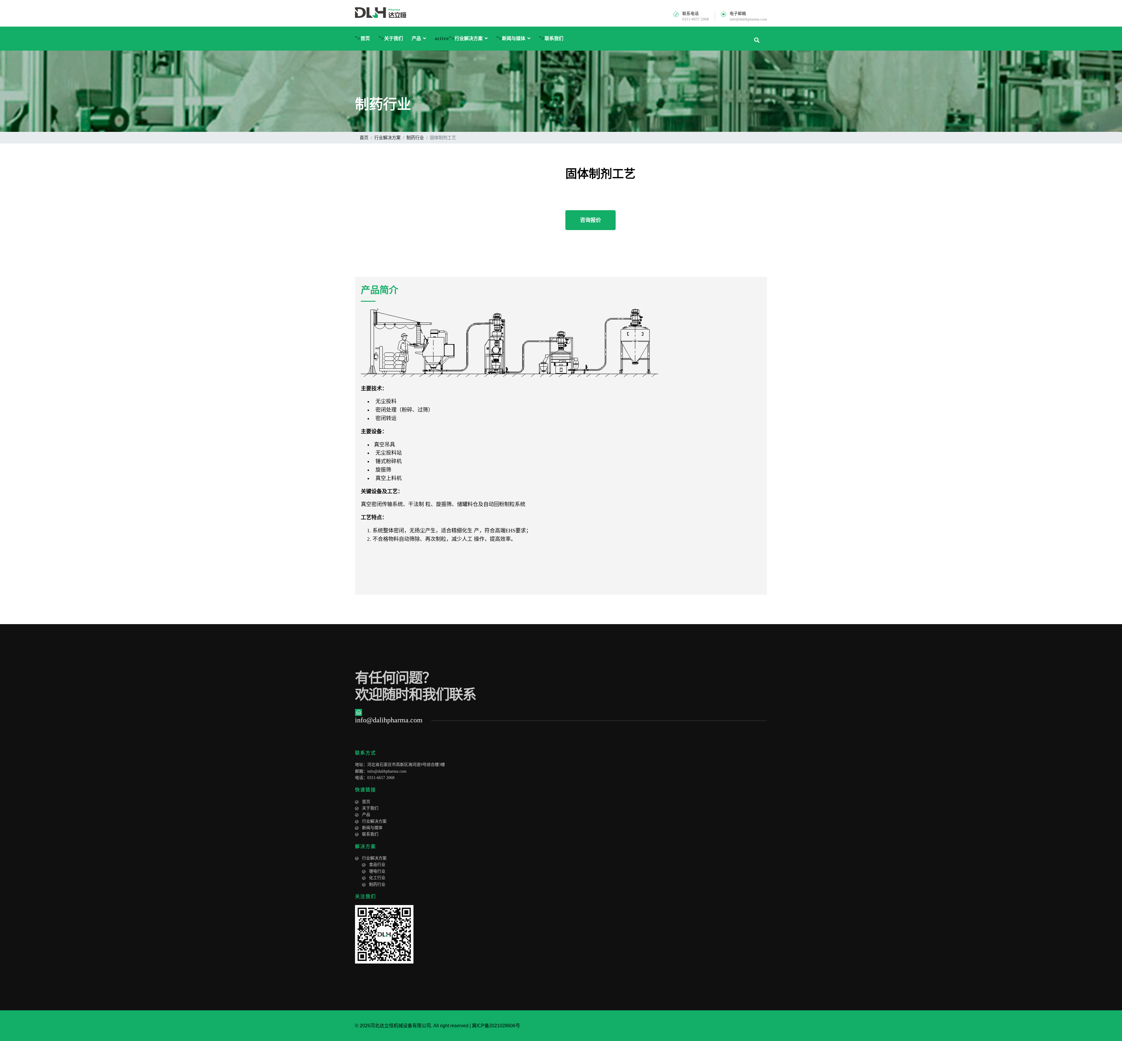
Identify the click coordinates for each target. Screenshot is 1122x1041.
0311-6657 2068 (695, 19)
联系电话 (690, 14)
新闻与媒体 (513, 39)
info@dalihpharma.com (748, 19)
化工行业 (377, 878)
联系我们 (554, 39)
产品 (416, 39)
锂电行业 (377, 871)
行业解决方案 (469, 39)
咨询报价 (590, 220)
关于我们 (393, 39)
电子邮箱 (738, 14)
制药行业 (377, 884)
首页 (365, 39)
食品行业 (377, 864)
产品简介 (379, 290)
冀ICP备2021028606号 (496, 1025)
